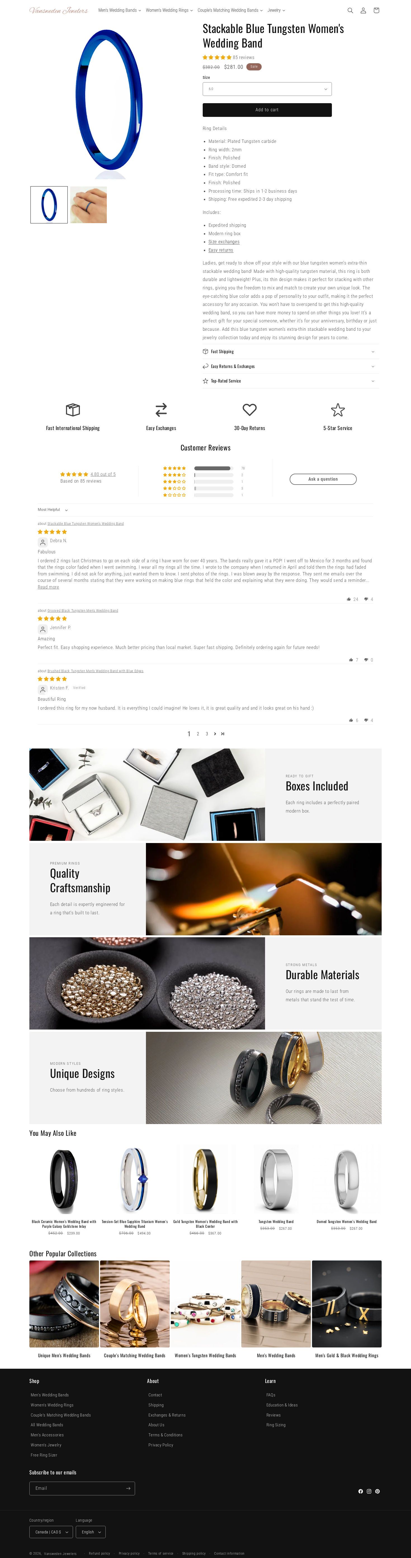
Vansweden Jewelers (60, 1554)
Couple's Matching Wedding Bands (135, 1355)
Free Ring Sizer (44, 1455)
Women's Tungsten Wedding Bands (205, 1355)
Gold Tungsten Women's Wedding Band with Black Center (205, 1224)
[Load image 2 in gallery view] (88, 205)
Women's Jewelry (46, 1445)
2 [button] (198, 733)
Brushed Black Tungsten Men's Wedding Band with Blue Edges (96, 671)
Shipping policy (194, 1553)
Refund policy (99, 1553)
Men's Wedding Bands (276, 1355)
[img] (52, 532)
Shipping (156, 1405)
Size (206, 77)
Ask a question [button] (323, 479)
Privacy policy (129, 1553)
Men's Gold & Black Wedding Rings (346, 1355)
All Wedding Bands (47, 1424)
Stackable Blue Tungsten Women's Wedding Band (86, 523)
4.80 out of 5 (103, 474)
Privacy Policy (160, 1445)
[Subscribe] (128, 1488)
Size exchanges (224, 241)
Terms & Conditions (165, 1434)
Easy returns (221, 250)
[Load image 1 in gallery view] (49, 205)
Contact (155, 1395)
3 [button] (207, 733)
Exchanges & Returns (167, 1415)
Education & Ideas (282, 1405)
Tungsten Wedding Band (276, 1221)
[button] (350, 10)
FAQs (271, 1395)
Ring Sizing (276, 1424)
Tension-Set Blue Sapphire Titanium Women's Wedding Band (135, 1224)
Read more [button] (48, 587)
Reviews (273, 1415)
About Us (156, 1424)
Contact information (229, 1553)
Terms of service (161, 1553)
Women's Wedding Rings (52, 1405)
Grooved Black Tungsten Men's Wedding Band (83, 610)
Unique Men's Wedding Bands (64, 1355)
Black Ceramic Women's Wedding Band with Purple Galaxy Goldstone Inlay (64, 1224)
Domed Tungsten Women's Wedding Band (347, 1221)
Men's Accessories (47, 1434)
